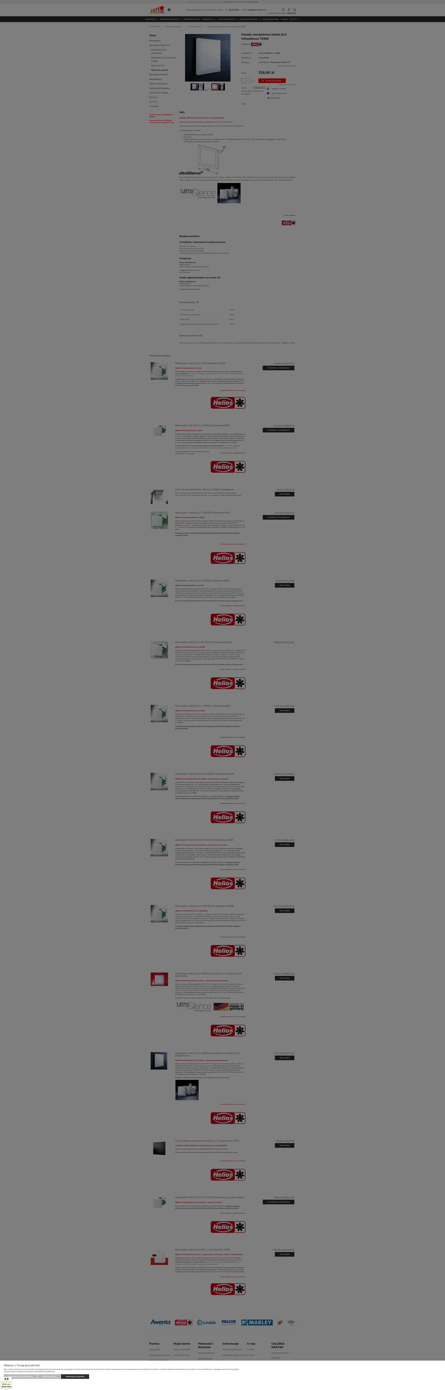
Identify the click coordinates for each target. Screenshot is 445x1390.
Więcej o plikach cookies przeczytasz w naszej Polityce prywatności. (29, 1371)
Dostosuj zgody (49, 1377)
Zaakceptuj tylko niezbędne (20, 1377)
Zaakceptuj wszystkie (75, 1377)
